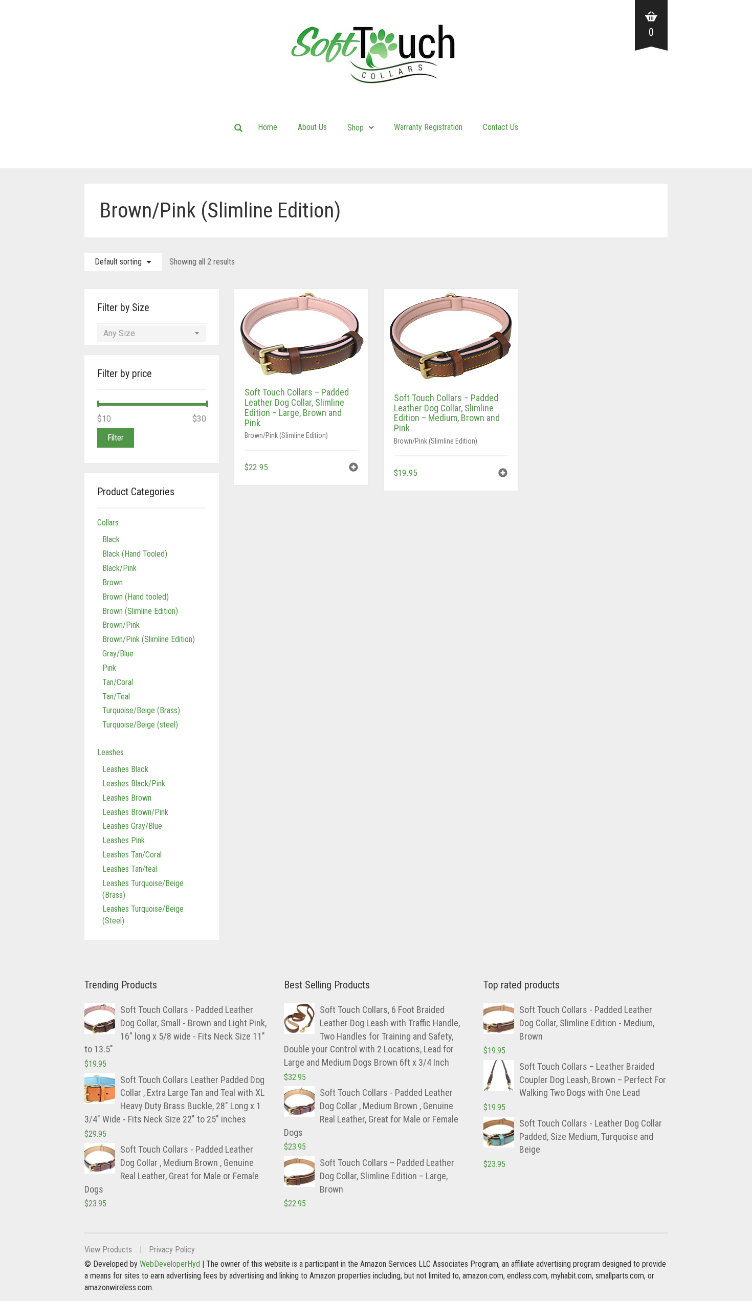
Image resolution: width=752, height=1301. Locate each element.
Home (267, 127)
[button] (353, 468)
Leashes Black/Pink (133, 783)
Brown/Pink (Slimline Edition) (286, 435)
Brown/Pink (121, 625)
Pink (109, 668)
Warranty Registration (428, 127)
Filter (115, 438)
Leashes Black (125, 769)
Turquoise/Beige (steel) (140, 725)
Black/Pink (119, 568)
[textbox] (151, 333)
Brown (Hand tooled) (135, 597)
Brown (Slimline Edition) (140, 611)
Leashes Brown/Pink (135, 812)
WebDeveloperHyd (170, 1264)
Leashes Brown (126, 798)
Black (111, 539)
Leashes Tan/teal (129, 869)
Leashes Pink (123, 840)
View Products (108, 1249)
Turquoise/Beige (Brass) (141, 710)
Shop (355, 128)
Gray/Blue (118, 653)
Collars (108, 522)
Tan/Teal (116, 696)
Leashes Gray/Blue (132, 826)
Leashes (110, 752)
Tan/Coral (117, 682)
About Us (312, 127)
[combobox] (151, 333)
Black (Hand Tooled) (134, 554)
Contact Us (500, 127)
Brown (112, 582)
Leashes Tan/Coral (132, 854)
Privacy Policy (172, 1249)
